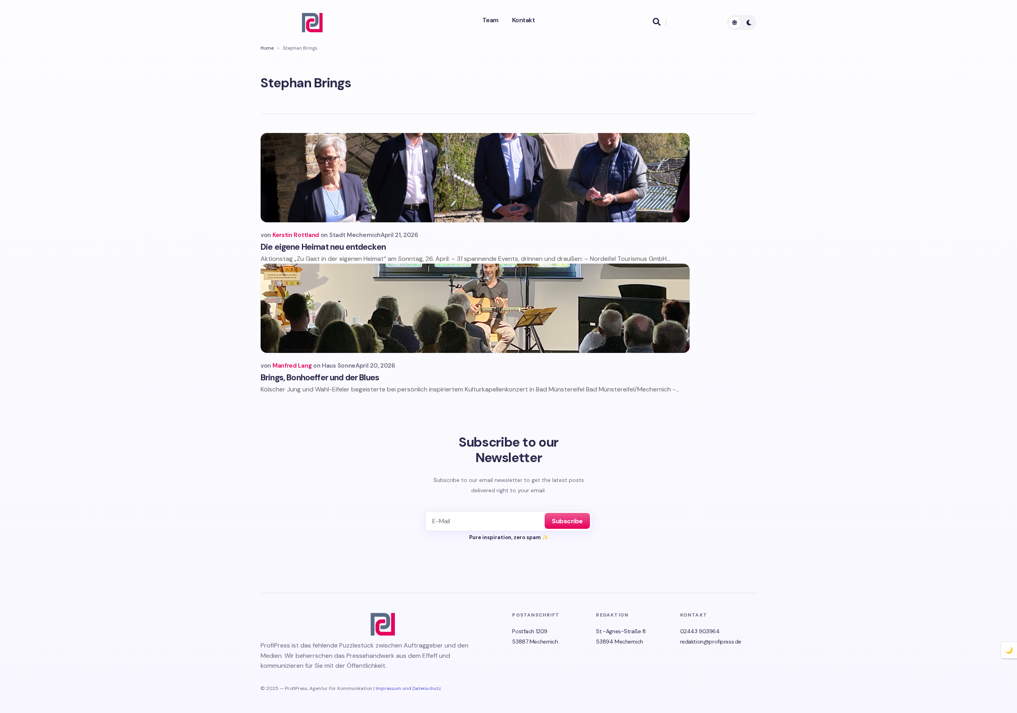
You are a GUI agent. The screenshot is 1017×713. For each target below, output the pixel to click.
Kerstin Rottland (296, 235)
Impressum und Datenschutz (408, 688)
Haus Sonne (339, 366)
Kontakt (523, 20)
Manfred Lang (292, 366)
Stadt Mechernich (355, 235)
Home (267, 48)
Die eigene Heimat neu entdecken (323, 246)
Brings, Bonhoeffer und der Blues (320, 377)
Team (490, 20)
